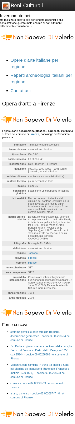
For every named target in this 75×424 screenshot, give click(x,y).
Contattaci (20, 90)
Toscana (33, 253)
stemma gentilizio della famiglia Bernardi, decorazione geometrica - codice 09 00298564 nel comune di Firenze (40, 336)
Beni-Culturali (27, 5)
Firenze (34, 134)
